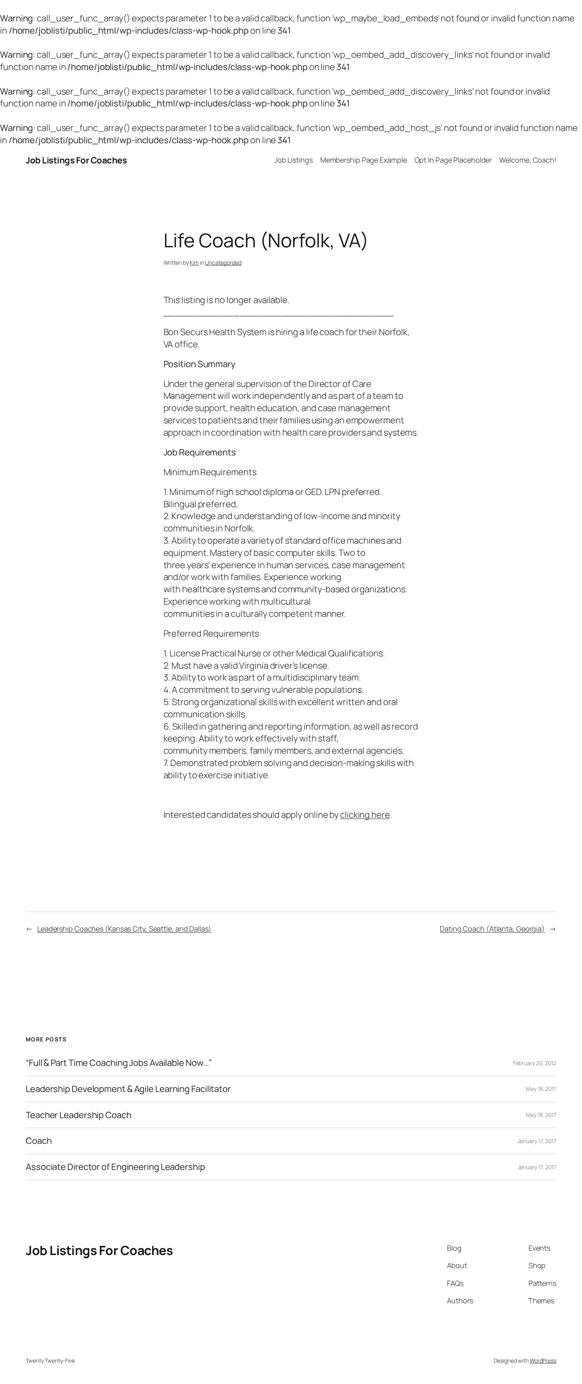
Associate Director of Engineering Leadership (115, 1167)
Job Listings (293, 160)
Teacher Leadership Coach (78, 1115)
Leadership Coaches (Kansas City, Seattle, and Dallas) (124, 928)
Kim (194, 262)
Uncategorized (223, 262)
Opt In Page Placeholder (453, 160)
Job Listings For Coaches (76, 160)
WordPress (543, 1360)
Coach (39, 1141)
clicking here (365, 815)
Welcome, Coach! (527, 160)
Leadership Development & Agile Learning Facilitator (128, 1089)
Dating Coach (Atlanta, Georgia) (492, 928)
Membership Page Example (363, 160)
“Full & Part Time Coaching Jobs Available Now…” (119, 1063)
